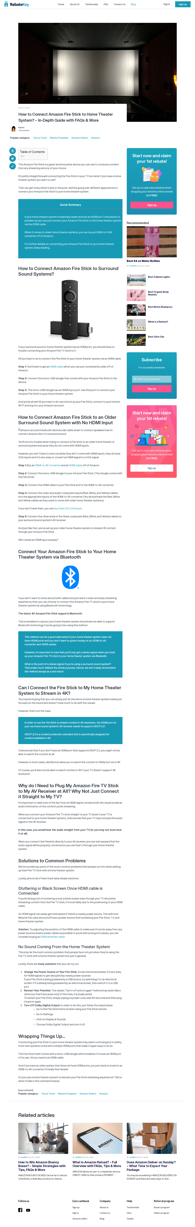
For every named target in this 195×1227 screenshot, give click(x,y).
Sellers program (161, 1212)
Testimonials (91, 4)
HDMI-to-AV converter (48, 465)
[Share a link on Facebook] (12, 151)
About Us (75, 4)
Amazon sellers (80, 1218)
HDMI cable (56, 366)
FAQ (106, 4)
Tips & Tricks (40, 138)
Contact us (105, 1212)
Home (61, 4)
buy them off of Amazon (68, 508)
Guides (130, 1218)
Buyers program (162, 1207)
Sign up (151, 205)
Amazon (95, 138)
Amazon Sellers (79, 138)
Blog (133, 4)
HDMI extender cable (53, 936)
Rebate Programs (59, 138)
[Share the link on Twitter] (12, 158)
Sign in (76, 1212)
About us (104, 1207)
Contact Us (119, 4)
